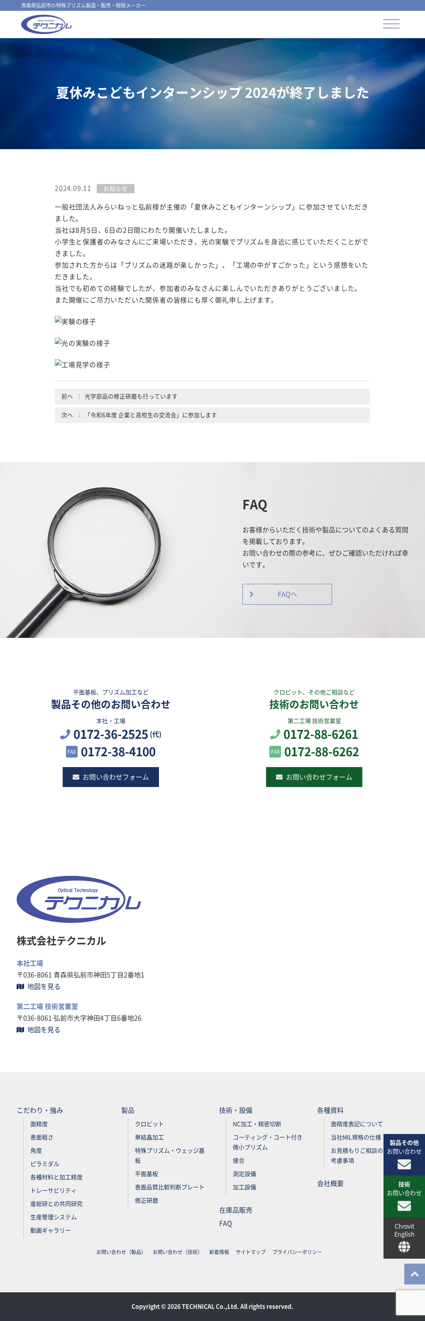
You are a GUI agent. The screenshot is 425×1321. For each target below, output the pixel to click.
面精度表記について (357, 1124)
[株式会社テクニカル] (46, 24)
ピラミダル (44, 1164)
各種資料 (330, 1110)
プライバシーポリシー (297, 1252)
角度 (36, 1151)
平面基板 (146, 1174)
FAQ (225, 1223)
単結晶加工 (149, 1137)
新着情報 (219, 1252)
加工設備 (244, 1187)
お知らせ (115, 189)
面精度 (39, 1124)
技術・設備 (235, 1110)
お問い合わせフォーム (116, 777)
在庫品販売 (235, 1210)
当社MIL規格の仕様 (356, 1137)
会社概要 (330, 1183)
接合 (238, 1161)
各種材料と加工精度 (56, 1177)
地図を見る (44, 986)
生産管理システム (53, 1217)
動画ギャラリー (50, 1230)
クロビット (149, 1124)
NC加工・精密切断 (257, 1124)
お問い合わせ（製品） (121, 1252)
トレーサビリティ (53, 1190)
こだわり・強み (40, 1110)
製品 (127, 1110)
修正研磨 (146, 1200)
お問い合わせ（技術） (178, 1252)
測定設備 (244, 1174)
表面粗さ (42, 1137)
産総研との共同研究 (56, 1204)
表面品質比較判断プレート (170, 1187)
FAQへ (287, 594)
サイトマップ (251, 1252)
